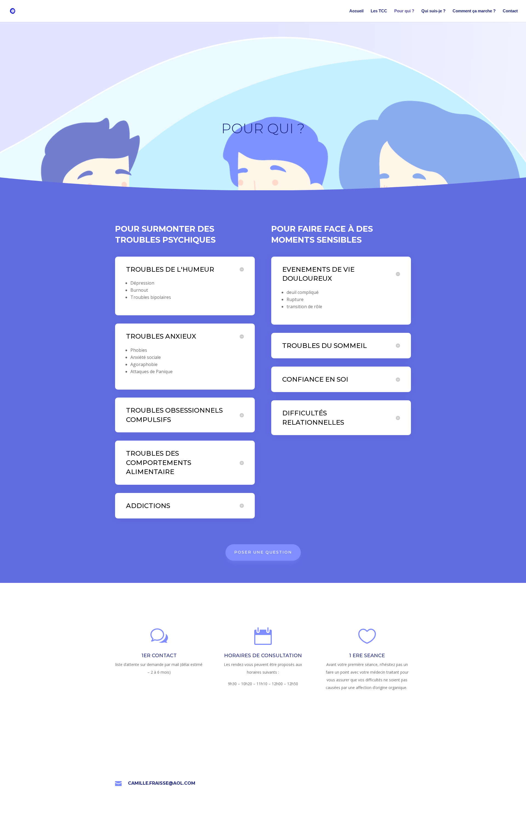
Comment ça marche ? (474, 11)
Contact (510, 11)
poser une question (263, 552)
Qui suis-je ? (433, 11)
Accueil (356, 11)
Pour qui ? (404, 11)
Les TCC (379, 11)
